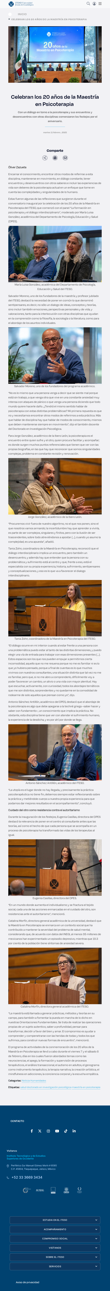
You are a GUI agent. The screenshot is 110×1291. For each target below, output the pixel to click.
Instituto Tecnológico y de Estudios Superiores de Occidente (26, 1157)
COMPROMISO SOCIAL (55, 1238)
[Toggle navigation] (99, 3)
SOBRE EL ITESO (55, 1257)
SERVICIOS (55, 1266)
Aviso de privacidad (27, 1282)
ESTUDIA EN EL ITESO (55, 1220)
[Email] (65, 158)
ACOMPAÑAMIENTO (55, 1229)
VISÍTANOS (55, 1247)
